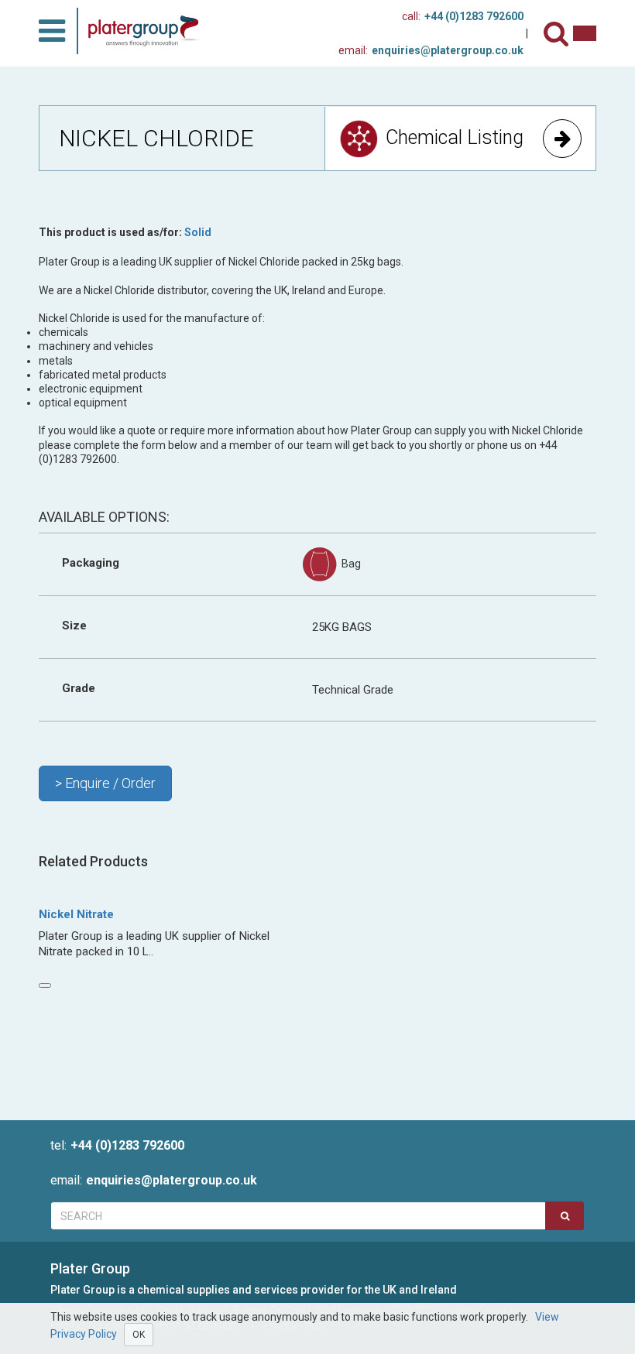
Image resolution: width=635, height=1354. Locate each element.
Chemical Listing (454, 137)
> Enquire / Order (105, 783)
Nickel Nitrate (76, 914)
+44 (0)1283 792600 (462, 16)
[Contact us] (584, 33)
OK (138, 1334)
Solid (197, 232)
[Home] (148, 30)
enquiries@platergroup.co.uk (430, 50)
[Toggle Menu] (52, 30)
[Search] (558, 33)
